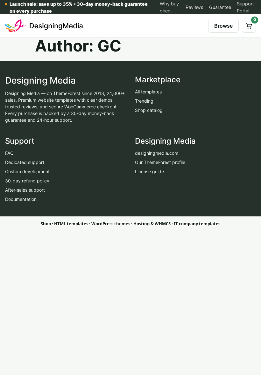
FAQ (9, 153)
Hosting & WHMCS (152, 224)
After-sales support (25, 190)
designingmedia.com (156, 153)
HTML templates (71, 224)
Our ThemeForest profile (160, 162)
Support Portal (245, 7)
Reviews (194, 7)
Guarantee (220, 7)
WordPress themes (110, 224)
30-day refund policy (27, 180)
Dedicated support (24, 162)
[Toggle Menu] (198, 25)
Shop (46, 224)
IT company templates (197, 224)
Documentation (21, 199)
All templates (148, 91)
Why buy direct (169, 7)
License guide (149, 171)
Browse (223, 26)
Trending (144, 101)
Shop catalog (149, 110)
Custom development (27, 171)
